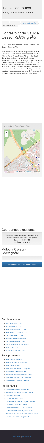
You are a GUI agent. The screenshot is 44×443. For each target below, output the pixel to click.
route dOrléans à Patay (14, 323)
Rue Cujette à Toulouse (14, 359)
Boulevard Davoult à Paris (14, 335)
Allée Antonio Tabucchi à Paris (16, 329)
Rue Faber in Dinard (13, 396)
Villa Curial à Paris (12, 347)
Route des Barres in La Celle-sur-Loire (19, 408)
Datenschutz (26, 436)
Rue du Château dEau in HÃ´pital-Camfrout (20, 402)
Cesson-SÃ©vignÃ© (29, 23)
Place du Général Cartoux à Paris (17, 344)
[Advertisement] (22, 98)
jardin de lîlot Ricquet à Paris (15, 350)
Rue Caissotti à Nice (13, 365)
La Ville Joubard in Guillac (14, 399)
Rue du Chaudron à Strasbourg (16, 362)
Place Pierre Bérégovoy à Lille (16, 371)
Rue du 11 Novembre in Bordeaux (17, 390)
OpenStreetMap (29, 171)
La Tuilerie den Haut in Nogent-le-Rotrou (19, 411)
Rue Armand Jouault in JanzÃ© (16, 405)
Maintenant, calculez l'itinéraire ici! (22, 264)
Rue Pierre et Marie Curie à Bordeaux (18, 377)
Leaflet (16, 171)
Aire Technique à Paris (13, 326)
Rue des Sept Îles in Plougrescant (17, 417)
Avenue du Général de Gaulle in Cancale (20, 393)
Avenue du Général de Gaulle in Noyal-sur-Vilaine (22, 414)
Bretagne (15, 23)
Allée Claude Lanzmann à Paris (16, 332)
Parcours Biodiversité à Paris (15, 341)
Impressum (17, 436)
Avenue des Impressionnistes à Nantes (19, 374)
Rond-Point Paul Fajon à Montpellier (18, 368)
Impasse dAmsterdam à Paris (16, 338)
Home (5, 23)
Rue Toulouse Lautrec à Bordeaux (17, 380)
